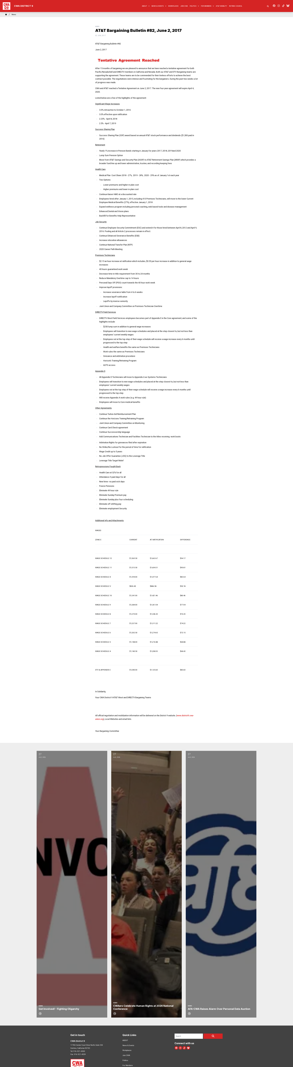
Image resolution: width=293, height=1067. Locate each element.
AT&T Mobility (221, 6)
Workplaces (173, 6)
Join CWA (184, 6)
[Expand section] (149, 6)
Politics (193, 6)
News (14, 14)
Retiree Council (235, 6)
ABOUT (144, 6)
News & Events (158, 6)
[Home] (6, 14)
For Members (206, 6)
